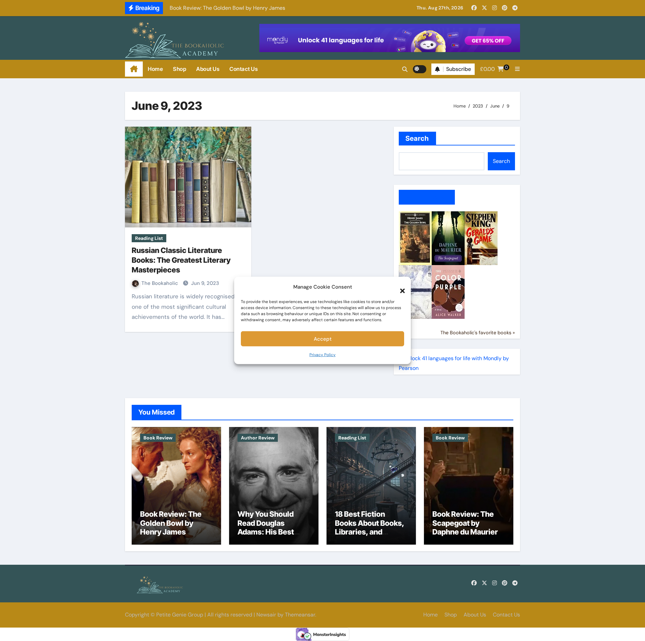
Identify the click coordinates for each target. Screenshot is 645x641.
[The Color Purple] (448, 291)
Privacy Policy (322, 354)
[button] (399, 287)
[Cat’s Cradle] (415, 291)
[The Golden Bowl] (415, 237)
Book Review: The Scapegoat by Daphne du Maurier (465, 523)
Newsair (266, 614)
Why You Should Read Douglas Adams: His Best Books (266, 527)
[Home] (134, 69)
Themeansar (300, 614)
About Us (207, 69)
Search (417, 138)
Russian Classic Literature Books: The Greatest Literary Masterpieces (181, 260)
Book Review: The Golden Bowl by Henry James (171, 523)
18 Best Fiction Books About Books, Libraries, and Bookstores (369, 527)
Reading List (149, 238)
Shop (179, 69)
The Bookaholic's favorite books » (477, 333)
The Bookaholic (160, 283)
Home (155, 69)
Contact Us (243, 69)
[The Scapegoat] (448, 237)
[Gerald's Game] (481, 237)
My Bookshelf (426, 197)
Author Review (257, 438)
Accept (323, 338)
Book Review (157, 438)
